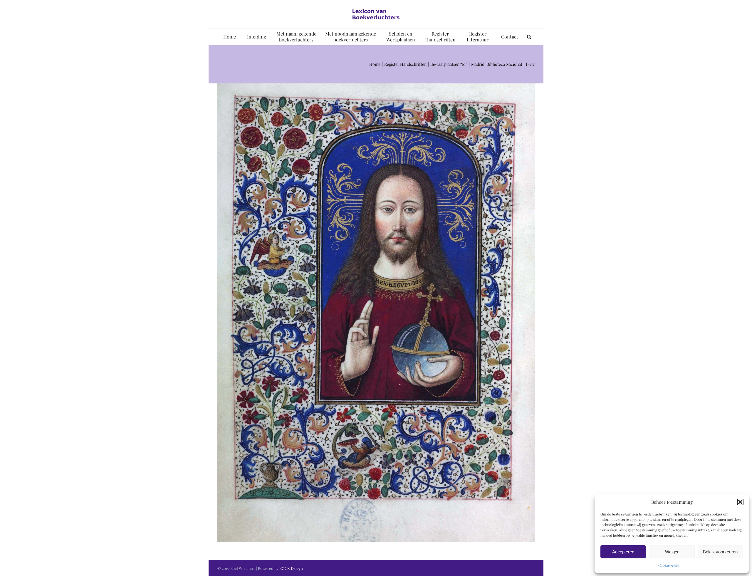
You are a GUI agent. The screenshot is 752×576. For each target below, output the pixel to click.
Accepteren (623, 551)
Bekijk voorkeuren (720, 551)
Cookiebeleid (668, 565)
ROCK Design (291, 568)
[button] (740, 502)
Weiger (672, 551)
